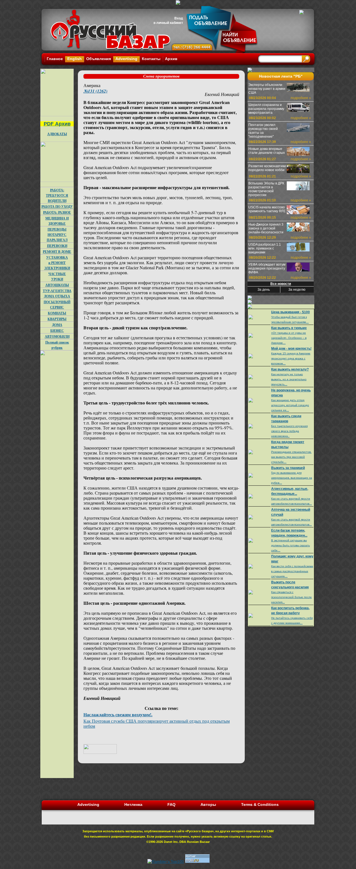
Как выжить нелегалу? (290, 369)
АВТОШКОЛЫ (57, 285)
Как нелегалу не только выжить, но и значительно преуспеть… (288, 379)
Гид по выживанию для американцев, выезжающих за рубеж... (291, 477)
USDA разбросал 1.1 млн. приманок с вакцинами (264, 248)
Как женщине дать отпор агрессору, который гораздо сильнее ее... (290, 405)
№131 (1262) (95, 91)
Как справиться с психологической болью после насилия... (291, 597)
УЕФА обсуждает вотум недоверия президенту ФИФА (266, 268)
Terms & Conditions (260, 804)
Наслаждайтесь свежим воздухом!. (117, 714)
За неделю (296, 290)
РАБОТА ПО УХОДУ (57, 206)
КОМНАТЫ (57, 313)
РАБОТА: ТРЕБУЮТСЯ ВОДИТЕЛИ (57, 195)
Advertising (126, 58)
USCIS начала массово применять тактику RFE (267, 209)
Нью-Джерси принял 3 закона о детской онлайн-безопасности (265, 228)
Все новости (280, 284)
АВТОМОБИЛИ (57, 336)
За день (264, 290)
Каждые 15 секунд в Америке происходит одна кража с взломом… (290, 358)
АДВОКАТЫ (57, 134)
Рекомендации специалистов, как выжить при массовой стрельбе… (291, 456)
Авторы (208, 804)
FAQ (171, 804)
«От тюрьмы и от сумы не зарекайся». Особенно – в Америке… (288, 337)
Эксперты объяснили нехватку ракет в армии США (266, 89)
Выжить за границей (288, 468)
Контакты (151, 58)
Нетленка (133, 804)
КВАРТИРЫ (57, 319)
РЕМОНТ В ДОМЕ (57, 251)
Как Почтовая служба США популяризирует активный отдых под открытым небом (156, 723)
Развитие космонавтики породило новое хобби (267, 168)
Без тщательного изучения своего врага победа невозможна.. (289, 431)
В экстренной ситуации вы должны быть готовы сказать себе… (290, 545)
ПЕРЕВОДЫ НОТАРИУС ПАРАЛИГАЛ (57, 234)
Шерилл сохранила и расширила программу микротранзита (266, 109)
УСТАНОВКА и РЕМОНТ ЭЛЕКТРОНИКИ (57, 262)
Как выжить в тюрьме (289, 328)
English (74, 58)
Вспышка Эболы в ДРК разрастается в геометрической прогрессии (266, 189)
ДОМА (57, 324)
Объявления (98, 58)
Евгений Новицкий (222, 94)
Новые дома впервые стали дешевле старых (266, 151)
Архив (171, 58)
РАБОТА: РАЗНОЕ (57, 212)
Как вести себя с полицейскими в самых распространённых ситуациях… (292, 571)
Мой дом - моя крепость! (291, 348)
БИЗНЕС (57, 330)
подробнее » (301, 98)
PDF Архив (57, 124)
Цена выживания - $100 (290, 312)
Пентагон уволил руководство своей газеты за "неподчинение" (263, 131)
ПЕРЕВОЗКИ (57, 245)
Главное (55, 58)
